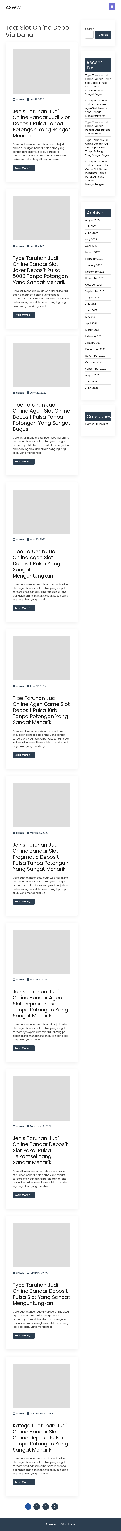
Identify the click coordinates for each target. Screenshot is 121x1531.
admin (20, 99)
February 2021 (93, 336)
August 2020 (92, 375)
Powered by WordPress (60, 1524)
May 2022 (91, 239)
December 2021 (95, 272)
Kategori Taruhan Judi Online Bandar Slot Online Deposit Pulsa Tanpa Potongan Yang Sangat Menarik (40, 1437)
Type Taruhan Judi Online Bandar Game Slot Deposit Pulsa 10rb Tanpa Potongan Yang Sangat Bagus (98, 84)
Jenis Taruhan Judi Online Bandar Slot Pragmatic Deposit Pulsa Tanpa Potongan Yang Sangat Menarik (40, 857)
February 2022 (94, 259)
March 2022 (92, 252)
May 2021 (90, 317)
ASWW (13, 7)
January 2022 (93, 265)
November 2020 (95, 356)
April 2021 (91, 323)
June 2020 (91, 388)
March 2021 (92, 330)
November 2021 (94, 278)
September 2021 (95, 291)
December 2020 (95, 349)
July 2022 (91, 226)
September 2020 (95, 368)
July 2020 (91, 381)
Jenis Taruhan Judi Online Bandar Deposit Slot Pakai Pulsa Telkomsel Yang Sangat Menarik (40, 1150)
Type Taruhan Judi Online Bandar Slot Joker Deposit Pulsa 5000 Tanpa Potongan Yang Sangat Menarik (40, 270)
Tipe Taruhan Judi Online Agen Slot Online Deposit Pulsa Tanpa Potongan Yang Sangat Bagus (41, 417)
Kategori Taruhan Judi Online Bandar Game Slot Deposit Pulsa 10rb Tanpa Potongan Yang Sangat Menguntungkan (97, 173)
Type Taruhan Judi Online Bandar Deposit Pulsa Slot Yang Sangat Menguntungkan (41, 1294)
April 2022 (91, 246)
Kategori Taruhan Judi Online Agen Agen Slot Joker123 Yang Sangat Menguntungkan (96, 108)
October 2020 (94, 362)
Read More (22, 168)
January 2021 (93, 343)
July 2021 (90, 304)
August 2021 (92, 297)
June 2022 (91, 233)
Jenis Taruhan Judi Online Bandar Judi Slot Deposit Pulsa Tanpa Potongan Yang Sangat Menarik (41, 123)
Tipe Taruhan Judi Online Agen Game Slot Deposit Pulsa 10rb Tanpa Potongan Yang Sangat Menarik (41, 710)
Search (89, 29)
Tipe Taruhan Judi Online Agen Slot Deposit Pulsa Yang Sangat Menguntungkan (36, 563)
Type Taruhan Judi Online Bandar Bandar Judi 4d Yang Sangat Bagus (97, 127)
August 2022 (92, 220)
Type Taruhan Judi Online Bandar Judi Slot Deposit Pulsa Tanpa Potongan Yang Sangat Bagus (97, 147)
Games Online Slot (96, 424)
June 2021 (91, 310)
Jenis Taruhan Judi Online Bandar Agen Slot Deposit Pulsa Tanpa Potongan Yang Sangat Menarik (40, 1003)
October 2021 (93, 284)
